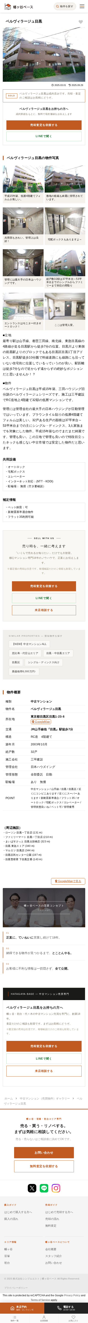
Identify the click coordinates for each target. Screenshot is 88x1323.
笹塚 (7, 1256)
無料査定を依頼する (44, 1166)
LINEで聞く (44, 136)
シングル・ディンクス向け (44, 662)
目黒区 (16, 662)
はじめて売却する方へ (59, 1212)
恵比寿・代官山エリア (25, 653)
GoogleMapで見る (69, 881)
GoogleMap (42, 721)
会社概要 (50, 1249)
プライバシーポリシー (16, 1287)
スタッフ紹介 (53, 1256)
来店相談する (44, 610)
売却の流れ (52, 1218)
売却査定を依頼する (44, 125)
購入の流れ (11, 1218)
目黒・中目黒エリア (58, 653)
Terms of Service (40, 1300)
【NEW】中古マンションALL (29, 644)
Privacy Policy (72, 1295)
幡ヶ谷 (8, 1249)
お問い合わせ (44, 1152)
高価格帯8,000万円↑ (24, 671)
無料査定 (50, 1225)
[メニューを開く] (82, 6)
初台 (7, 1262)
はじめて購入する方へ (18, 1212)
